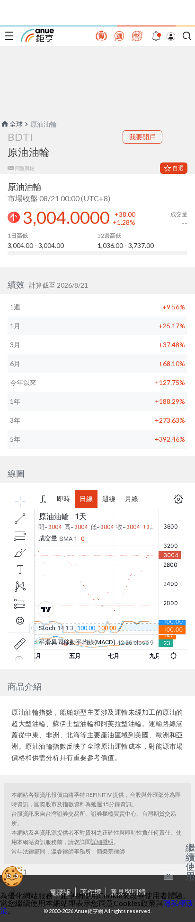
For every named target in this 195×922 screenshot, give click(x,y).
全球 (16, 124)
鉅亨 (37, 35)
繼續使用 (190, 861)
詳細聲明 (102, 841)
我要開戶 (142, 137)
